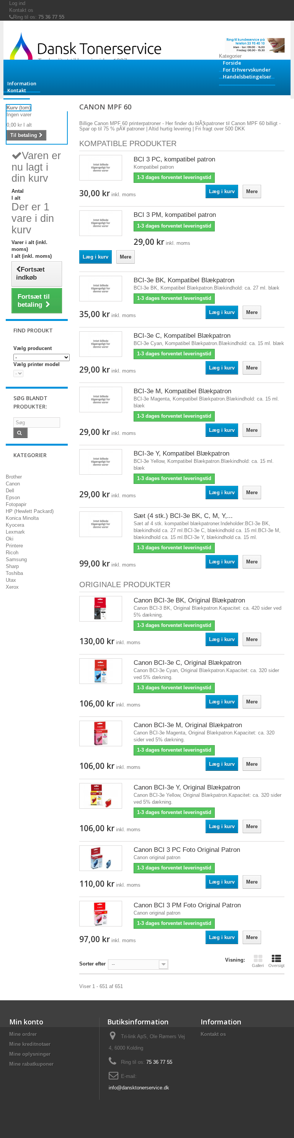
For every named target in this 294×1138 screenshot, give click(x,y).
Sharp (12, 566)
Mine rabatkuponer (31, 1064)
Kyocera (15, 525)
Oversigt (276, 965)
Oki (9, 539)
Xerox (12, 587)
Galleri (258, 965)
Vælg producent (32, 348)
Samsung (16, 559)
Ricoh (12, 552)
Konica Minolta (22, 518)
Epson (13, 497)
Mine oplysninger (30, 1054)
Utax (11, 580)
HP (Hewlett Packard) (30, 511)
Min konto (26, 1021)
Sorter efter (92, 964)
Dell (10, 490)
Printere (14, 546)
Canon (13, 484)
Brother (14, 477)
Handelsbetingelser (247, 76)
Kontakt (16, 90)
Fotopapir (16, 504)
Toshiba (14, 573)
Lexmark (15, 532)
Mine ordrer (23, 1034)
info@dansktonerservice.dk (139, 1088)
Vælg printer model (36, 364)
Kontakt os (21, 10)
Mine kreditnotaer (30, 1044)
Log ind (17, 3)
